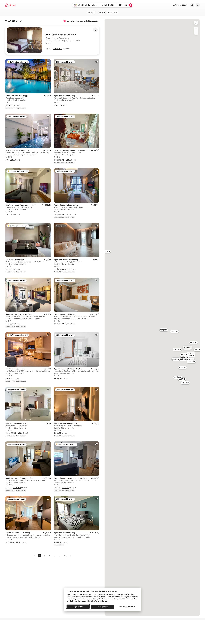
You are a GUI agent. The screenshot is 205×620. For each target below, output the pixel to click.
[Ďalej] (70, 555)
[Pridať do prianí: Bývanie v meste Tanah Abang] (48, 389)
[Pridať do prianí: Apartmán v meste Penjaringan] (96, 389)
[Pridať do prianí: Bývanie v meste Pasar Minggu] (48, 61)
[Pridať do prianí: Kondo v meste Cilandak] (48, 225)
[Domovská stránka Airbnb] (10, 5)
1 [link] (39, 556)
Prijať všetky (78, 607)
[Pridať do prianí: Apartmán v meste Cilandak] (96, 280)
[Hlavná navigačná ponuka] (198, 5)
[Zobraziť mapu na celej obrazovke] (196, 23)
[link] (34, 555)
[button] (57, 49)
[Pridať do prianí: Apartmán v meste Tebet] (48, 335)
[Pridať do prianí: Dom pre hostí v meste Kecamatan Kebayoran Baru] (96, 116)
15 (65, 556)
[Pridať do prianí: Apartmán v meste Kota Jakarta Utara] (96, 335)
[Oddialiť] (196, 33)
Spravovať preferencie (127, 607)
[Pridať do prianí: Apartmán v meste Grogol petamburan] (48, 444)
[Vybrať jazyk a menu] (192, 5)
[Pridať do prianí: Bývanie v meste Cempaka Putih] (48, 116)
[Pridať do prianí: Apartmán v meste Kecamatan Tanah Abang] (96, 444)
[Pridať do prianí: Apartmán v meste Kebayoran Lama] (48, 280)
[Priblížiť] (196, 29)
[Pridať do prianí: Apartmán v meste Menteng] (96, 61)
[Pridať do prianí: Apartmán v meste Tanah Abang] (96, 225)
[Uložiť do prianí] (95, 29)
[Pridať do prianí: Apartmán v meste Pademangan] (96, 171)
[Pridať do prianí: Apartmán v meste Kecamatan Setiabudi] (48, 171)
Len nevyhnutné (102, 607)
